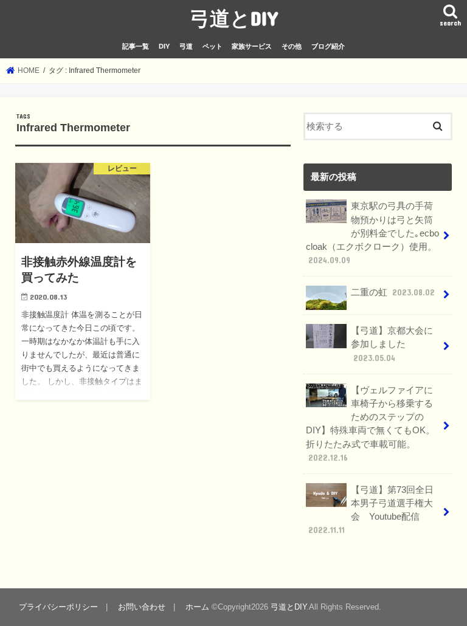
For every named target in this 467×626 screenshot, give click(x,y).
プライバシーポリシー (58, 606)
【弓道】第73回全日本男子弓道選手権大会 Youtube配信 (371, 510)
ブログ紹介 (328, 46)
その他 (292, 46)
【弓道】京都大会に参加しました (392, 344)
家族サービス (252, 46)
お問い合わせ (141, 606)
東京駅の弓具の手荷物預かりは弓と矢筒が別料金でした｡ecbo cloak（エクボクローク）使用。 (372, 233)
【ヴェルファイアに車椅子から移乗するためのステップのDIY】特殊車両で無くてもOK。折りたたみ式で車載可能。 (370, 424)
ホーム (197, 606)
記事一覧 (135, 46)
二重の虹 (393, 292)
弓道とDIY (234, 18)
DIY (164, 46)
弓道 (186, 46)
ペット (212, 46)
